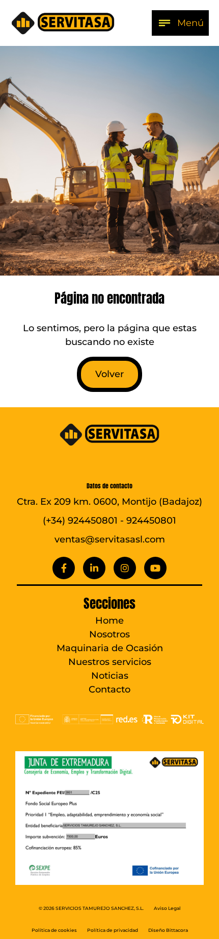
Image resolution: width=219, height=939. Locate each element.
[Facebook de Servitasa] (63, 568)
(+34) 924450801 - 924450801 (109, 520)
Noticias (109, 675)
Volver (109, 374)
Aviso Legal (167, 908)
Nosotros (109, 634)
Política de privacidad (112, 930)
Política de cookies (54, 930)
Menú (190, 23)
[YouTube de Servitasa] (155, 568)
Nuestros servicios (109, 662)
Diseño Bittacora (168, 930)
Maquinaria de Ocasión (110, 648)
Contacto (109, 689)
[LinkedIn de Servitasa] (94, 568)
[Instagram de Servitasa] (125, 568)
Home (109, 620)
